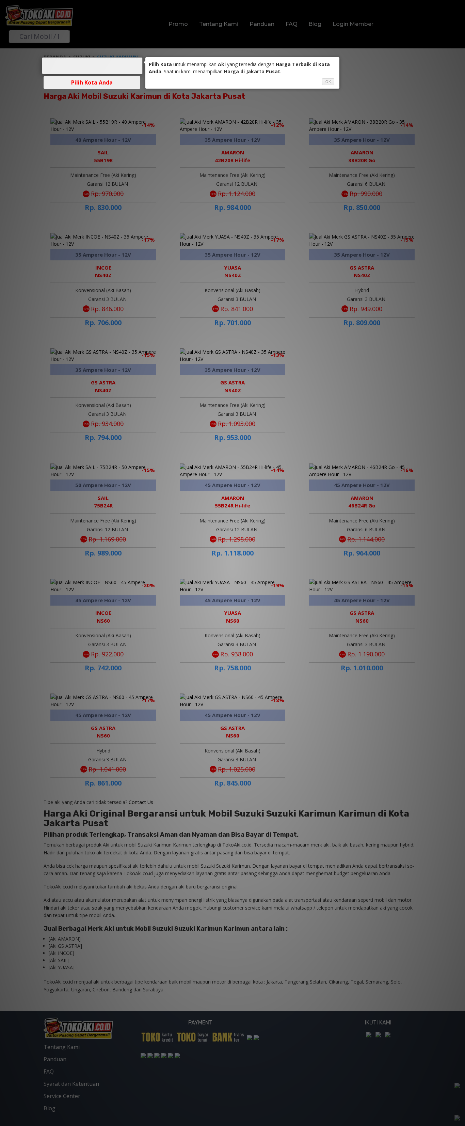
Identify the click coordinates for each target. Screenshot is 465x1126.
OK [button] (328, 82)
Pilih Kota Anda (92, 82)
